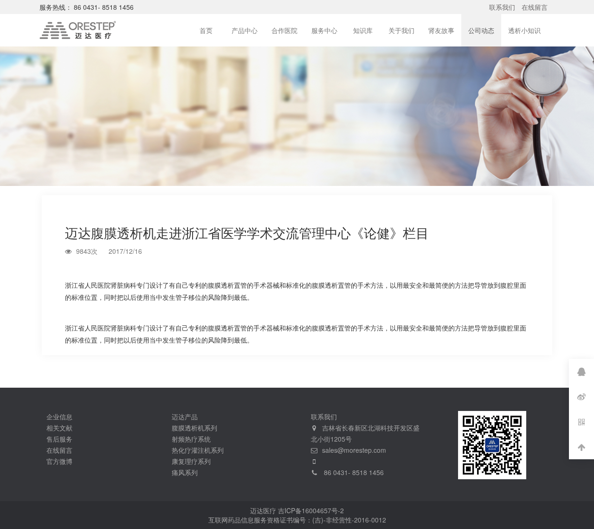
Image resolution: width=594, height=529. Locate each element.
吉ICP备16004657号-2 (311, 510)
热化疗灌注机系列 (198, 450)
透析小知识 (524, 30)
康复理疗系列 (191, 461)
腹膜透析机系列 (194, 427)
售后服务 (59, 438)
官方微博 (59, 461)
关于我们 (401, 30)
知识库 (363, 30)
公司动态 (481, 30)
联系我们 (502, 7)
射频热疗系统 (191, 438)
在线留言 (535, 7)
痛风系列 (185, 472)
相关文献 (59, 427)
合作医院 (284, 30)
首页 (206, 30)
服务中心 (324, 30)
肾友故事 (441, 30)
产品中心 (245, 30)
